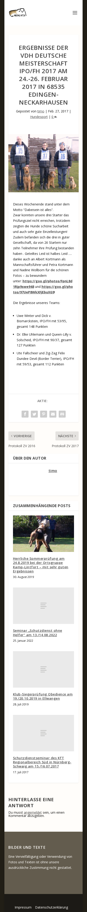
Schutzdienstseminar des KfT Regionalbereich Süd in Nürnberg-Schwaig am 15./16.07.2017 (42, 762)
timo (40, 111)
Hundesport (39, 116)
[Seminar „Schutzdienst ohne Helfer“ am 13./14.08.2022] (43, 605)
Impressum (23, 907)
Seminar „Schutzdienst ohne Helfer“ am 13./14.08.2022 (37, 632)
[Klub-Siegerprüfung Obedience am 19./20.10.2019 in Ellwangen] (43, 669)
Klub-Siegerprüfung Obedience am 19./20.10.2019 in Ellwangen (43, 696)
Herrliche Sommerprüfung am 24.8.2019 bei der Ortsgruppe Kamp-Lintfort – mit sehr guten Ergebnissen (40, 564)
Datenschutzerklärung (51, 907)
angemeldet (33, 812)
